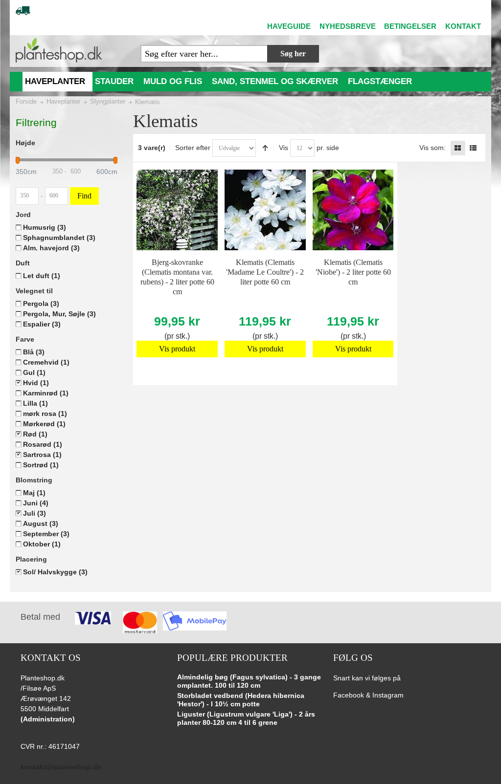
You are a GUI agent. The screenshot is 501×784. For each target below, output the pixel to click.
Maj (34, 493)
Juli (34, 513)
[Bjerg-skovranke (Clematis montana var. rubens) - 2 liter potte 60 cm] (177, 210)
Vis (283, 148)
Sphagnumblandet (59, 237)
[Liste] (473, 148)
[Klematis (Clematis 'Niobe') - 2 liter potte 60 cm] (353, 210)
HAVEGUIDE (289, 26)
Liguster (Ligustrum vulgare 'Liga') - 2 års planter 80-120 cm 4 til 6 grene (246, 718)
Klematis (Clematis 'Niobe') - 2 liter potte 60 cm (353, 272)
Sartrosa (42, 454)
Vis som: (432, 148)
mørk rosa (45, 413)
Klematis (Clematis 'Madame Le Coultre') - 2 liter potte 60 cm (265, 272)
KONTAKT (463, 26)
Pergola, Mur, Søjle (59, 314)
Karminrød (45, 393)
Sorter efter (192, 148)
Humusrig (44, 227)
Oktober (42, 544)
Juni (35, 503)
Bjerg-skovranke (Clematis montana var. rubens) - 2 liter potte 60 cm (177, 277)
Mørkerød (44, 424)
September (46, 534)
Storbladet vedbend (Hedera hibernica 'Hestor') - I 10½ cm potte (240, 700)
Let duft (41, 276)
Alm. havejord (51, 248)
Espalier (42, 324)
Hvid (36, 383)
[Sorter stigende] (265, 148)
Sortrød (41, 465)
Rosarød (42, 444)
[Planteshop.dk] (59, 50)
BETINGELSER (410, 26)
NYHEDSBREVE (347, 26)
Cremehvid (46, 362)
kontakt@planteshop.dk (61, 767)
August (40, 523)
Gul (34, 372)
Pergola (41, 303)
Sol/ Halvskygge (55, 572)
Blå (34, 352)
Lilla (35, 403)
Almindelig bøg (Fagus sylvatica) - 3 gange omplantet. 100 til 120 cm (249, 681)
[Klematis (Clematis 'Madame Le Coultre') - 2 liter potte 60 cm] (265, 210)
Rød (35, 434)
